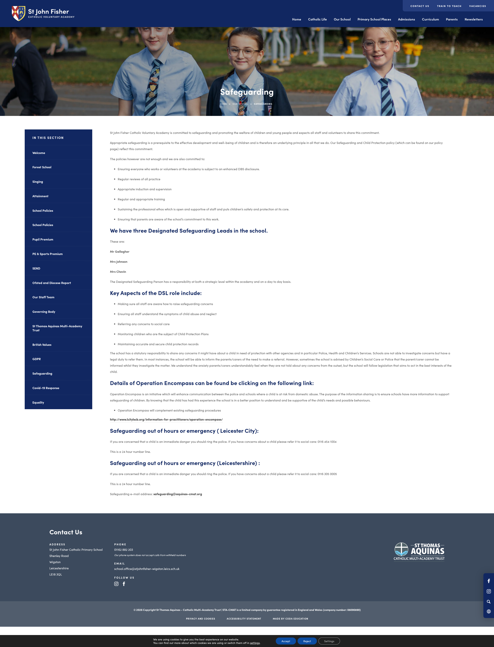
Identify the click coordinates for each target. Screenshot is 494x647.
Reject (307, 641)
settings (255, 642)
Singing (37, 181)
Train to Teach (449, 6)
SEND (36, 268)
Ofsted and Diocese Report (51, 283)
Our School (342, 19)
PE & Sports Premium (47, 254)
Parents (452, 19)
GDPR (36, 359)
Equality (38, 402)
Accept (286, 641)
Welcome (38, 152)
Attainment (40, 196)
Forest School (41, 167)
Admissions (406, 19)
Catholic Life (317, 19)
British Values (41, 344)
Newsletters (474, 19)
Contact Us (419, 6)
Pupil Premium (42, 239)
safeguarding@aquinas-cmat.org (177, 494)
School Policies (42, 210)
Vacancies (477, 6)
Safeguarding (42, 373)
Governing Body (43, 311)
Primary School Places (374, 19)
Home (296, 19)
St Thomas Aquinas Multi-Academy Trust (57, 328)
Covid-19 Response (45, 388)
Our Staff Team (43, 297)
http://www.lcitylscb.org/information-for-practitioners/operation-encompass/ (166, 420)
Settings (329, 641)
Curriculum (430, 19)
